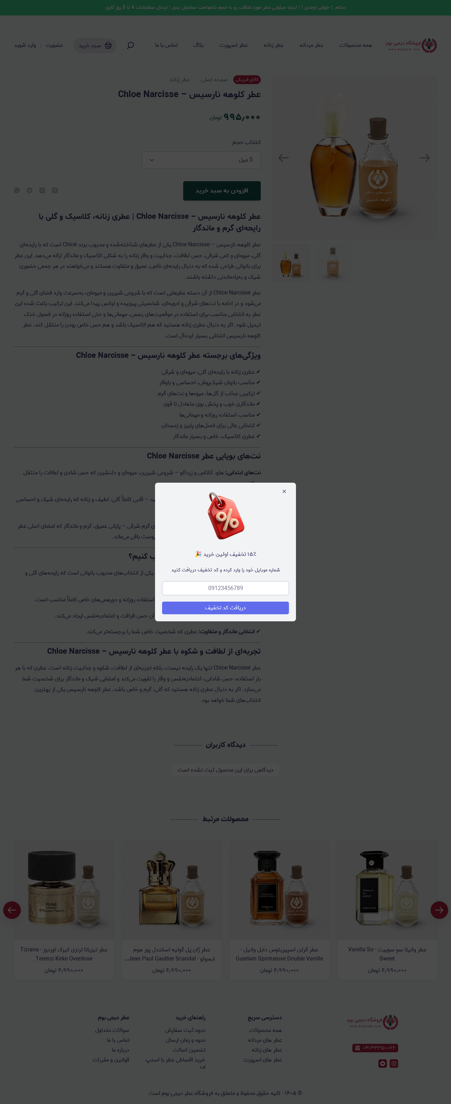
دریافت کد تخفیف (225, 608)
